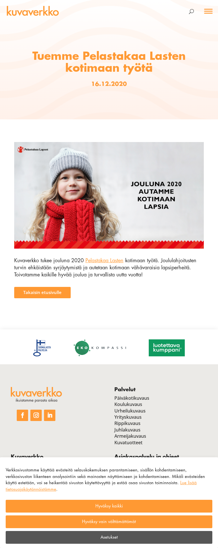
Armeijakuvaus (130, 436)
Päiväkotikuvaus (131, 398)
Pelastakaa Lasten (104, 260)
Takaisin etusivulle (42, 292)
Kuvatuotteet (128, 442)
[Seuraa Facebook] (22, 415)
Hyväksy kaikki (109, 506)
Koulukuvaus (128, 404)
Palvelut (124, 389)
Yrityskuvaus (128, 417)
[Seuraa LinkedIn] (49, 415)
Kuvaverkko (27, 456)
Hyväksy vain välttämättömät (109, 522)
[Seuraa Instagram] (36, 415)
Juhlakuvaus (127, 430)
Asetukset (109, 537)
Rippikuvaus (127, 423)
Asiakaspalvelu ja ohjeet (146, 456)
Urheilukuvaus (130, 411)
